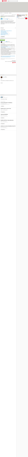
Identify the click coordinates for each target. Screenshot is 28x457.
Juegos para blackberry (3, 31)
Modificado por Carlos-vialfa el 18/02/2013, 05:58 (7, 42)
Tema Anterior (2, 14)
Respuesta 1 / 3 (2, 38)
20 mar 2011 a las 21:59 (5, 97)
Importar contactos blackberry (4, 33)
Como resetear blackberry (4, 32)
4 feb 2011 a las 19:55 (5, 77)
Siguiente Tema (13, 14)
